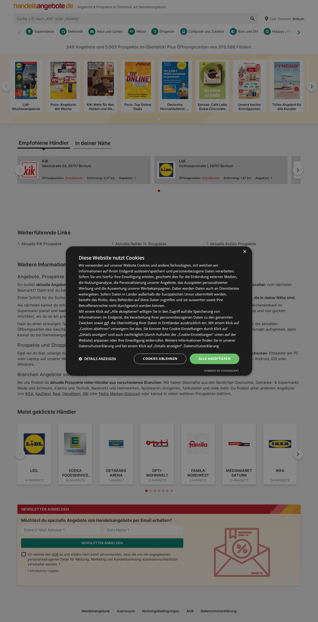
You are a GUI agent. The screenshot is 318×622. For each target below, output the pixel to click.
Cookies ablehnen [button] (160, 358)
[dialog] (159, 311)
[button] (97, 358)
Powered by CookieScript (221, 370)
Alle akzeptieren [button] (214, 358)
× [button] (244, 252)
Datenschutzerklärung (201, 346)
